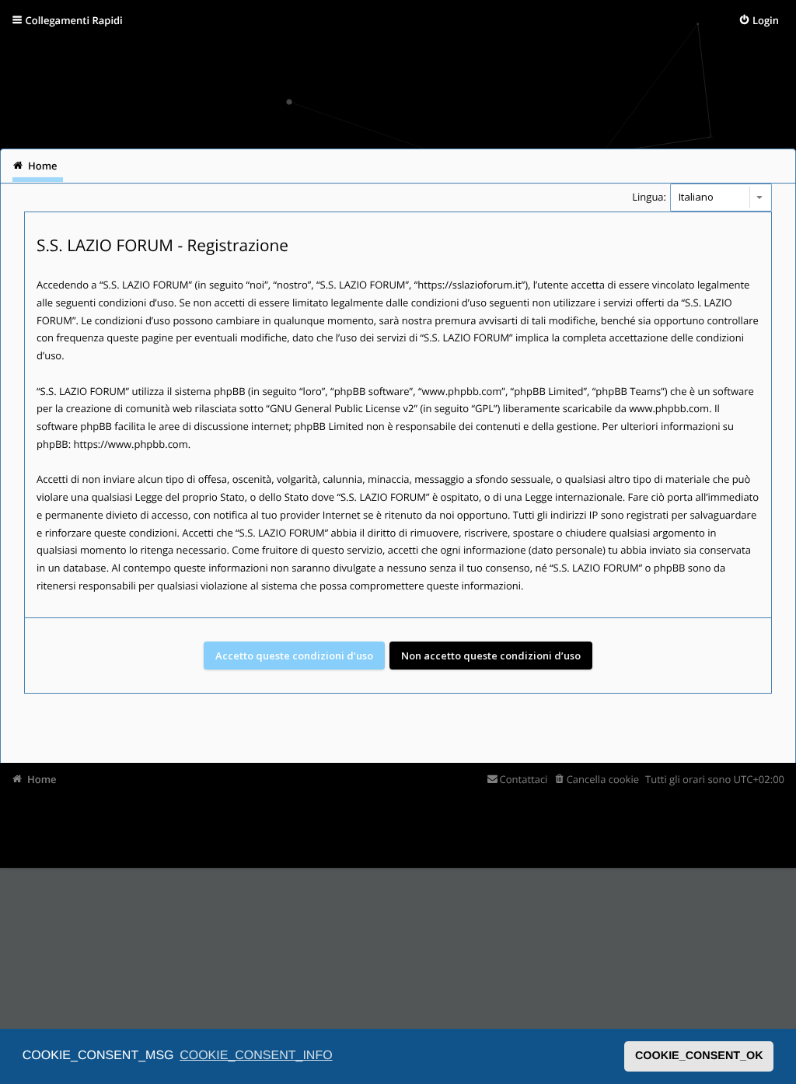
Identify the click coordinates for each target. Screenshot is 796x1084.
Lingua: (649, 197)
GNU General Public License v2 (342, 408)
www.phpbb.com (669, 408)
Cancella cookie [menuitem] (603, 779)
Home (42, 779)
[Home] (33, 89)
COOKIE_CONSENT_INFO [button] (256, 1055)
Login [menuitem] (765, 20)
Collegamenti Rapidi (74, 20)
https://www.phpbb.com (130, 444)
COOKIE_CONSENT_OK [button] (699, 1056)
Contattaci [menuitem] (523, 779)
